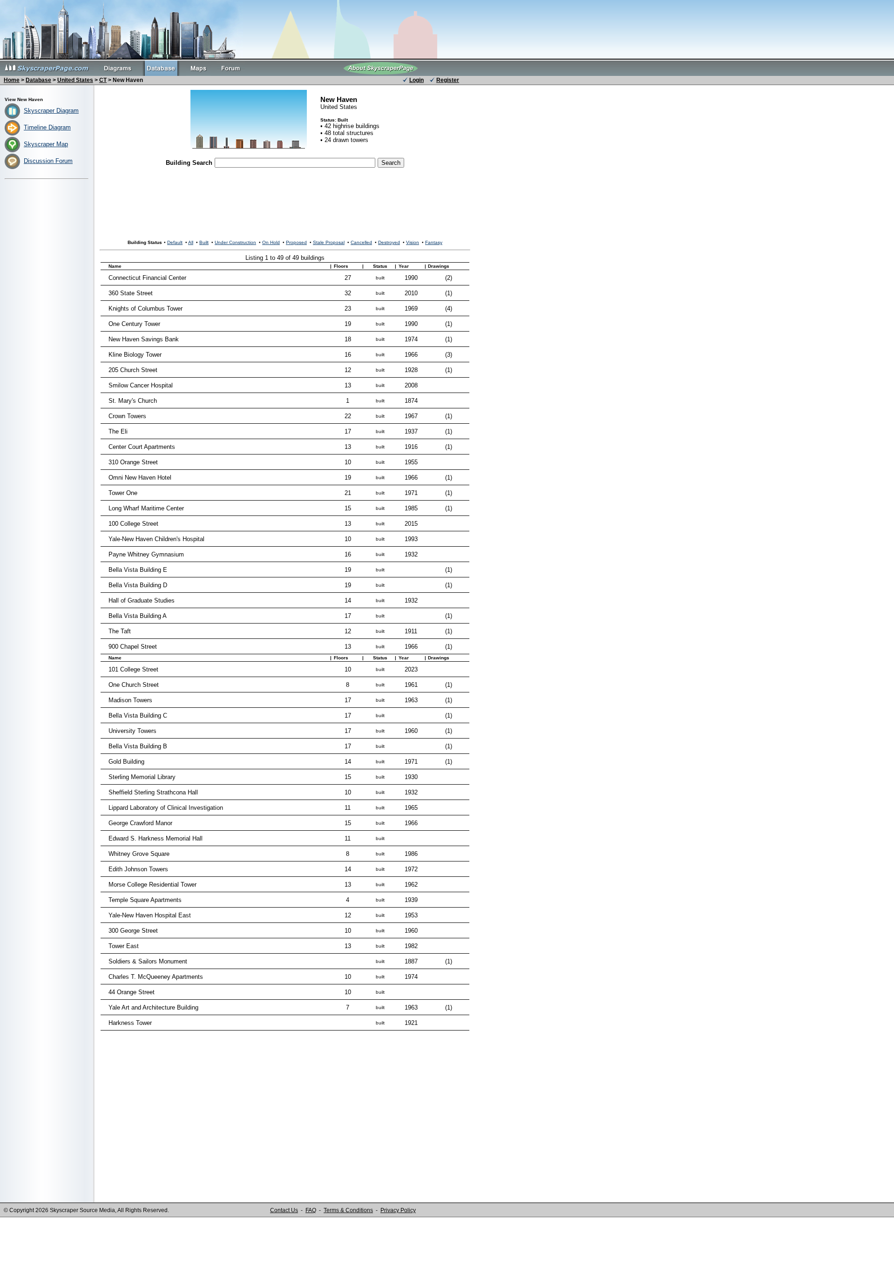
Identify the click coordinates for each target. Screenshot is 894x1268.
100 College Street (133, 523)
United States (75, 80)
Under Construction (235, 242)
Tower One (122, 492)
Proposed (296, 242)
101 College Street (133, 669)
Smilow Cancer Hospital (140, 385)
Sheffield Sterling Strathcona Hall (153, 792)
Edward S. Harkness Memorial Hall (155, 838)
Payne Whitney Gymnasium (146, 554)
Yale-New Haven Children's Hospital (156, 539)
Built (204, 242)
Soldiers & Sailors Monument (147, 961)
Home (12, 80)
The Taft (119, 631)
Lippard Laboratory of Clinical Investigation (165, 807)
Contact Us (284, 1210)
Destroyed (389, 242)
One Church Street (133, 684)
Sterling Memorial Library (142, 776)
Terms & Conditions (348, 1210)
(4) (448, 308)
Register (447, 80)
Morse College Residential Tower (152, 884)
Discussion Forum (48, 160)
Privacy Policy (398, 1210)
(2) (448, 277)
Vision (412, 242)
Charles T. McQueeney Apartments (155, 976)
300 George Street (133, 930)
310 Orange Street (133, 462)
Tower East (123, 946)
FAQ (310, 1210)
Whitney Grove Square (138, 853)
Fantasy (433, 242)
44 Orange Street (131, 992)
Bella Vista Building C (137, 715)
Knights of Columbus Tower (145, 308)
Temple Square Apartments (145, 899)
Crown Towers (127, 416)
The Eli (118, 431)
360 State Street (130, 293)
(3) (448, 354)
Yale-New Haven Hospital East (149, 915)
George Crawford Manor (140, 823)
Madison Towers (130, 700)
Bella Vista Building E (137, 569)
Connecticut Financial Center (147, 277)
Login (416, 80)
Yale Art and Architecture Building (153, 1007)
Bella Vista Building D (137, 585)
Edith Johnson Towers (138, 869)
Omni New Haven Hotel (139, 477)
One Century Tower (134, 323)
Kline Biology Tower (135, 354)
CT (103, 80)
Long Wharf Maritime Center (146, 508)
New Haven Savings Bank (143, 339)
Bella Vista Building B (137, 746)
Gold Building (126, 761)
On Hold (271, 242)
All (190, 242)
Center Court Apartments (141, 446)
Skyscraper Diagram (51, 110)
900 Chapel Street (132, 646)
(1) (448, 293)
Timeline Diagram (47, 127)
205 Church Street (132, 369)
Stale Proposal (329, 242)
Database (38, 80)
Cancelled (361, 242)
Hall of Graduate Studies (141, 600)
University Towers (132, 730)
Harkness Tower (130, 1022)
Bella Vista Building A (137, 615)
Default (175, 242)
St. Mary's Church (132, 400)
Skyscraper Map (46, 144)
